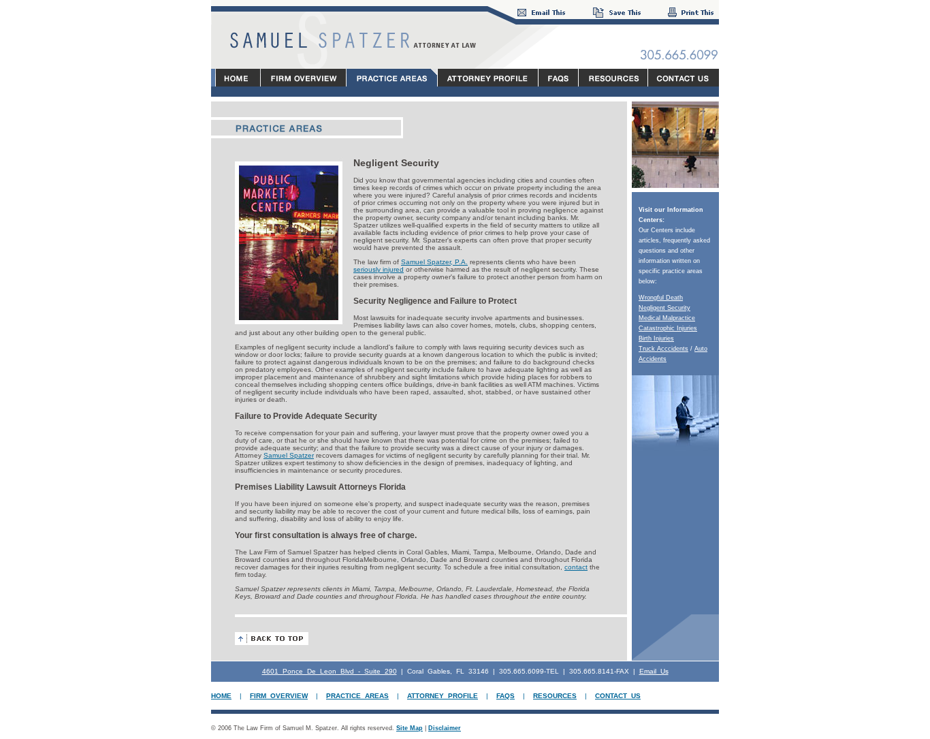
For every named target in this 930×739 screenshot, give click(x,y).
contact (576, 567)
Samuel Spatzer (288, 455)
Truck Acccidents (663, 348)
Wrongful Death (661, 297)
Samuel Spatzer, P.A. (434, 262)
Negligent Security (664, 307)
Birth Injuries (656, 338)
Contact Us (618, 695)
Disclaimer (444, 728)
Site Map (409, 728)
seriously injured (378, 269)
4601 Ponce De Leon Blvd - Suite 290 (329, 671)
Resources (555, 695)
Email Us (654, 671)
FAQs (505, 695)
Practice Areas (357, 695)
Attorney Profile (442, 695)
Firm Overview (279, 695)
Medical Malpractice (667, 318)
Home (221, 695)
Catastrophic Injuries (668, 328)
